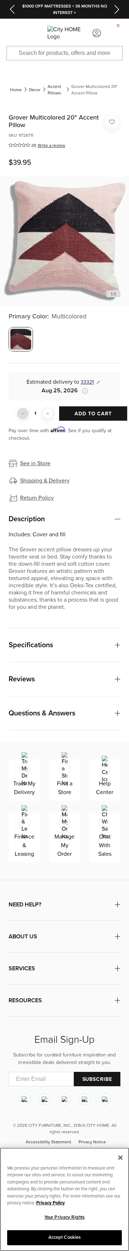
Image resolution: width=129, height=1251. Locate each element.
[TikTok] (105, 1099)
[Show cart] (118, 33)
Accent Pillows (54, 89)
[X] (64, 1099)
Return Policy (37, 497)
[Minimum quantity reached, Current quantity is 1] (23, 413)
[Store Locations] (32, 33)
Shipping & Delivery (45, 480)
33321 (87, 382)
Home (16, 89)
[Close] (120, 1158)
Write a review (51, 145)
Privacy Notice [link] (92, 1141)
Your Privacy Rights (64, 1217)
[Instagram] (24, 1099)
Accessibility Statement (48, 1141)
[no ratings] (19, 145)
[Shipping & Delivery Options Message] (83, 391)
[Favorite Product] (112, 122)
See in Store (35, 463)
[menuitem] (10, 33)
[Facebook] (44, 1099)
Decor (34, 89)
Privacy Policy (50, 1203)
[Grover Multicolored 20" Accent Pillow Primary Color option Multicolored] (21, 339)
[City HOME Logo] (64, 33)
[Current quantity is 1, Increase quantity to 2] (47, 413)
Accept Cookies (64, 1237)
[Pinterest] (84, 1099)
